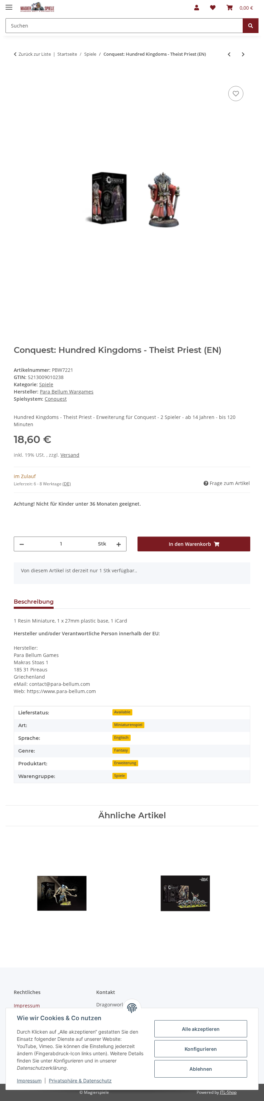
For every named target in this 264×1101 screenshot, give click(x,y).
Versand (69, 455)
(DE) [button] (67, 484)
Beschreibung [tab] (34, 601)
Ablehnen (200, 1069)
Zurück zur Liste (35, 54)
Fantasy (121, 750)
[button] (197, 7)
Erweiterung (125, 762)
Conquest (56, 399)
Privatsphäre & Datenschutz (80, 1080)
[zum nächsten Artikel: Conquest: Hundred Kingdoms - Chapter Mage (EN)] (243, 54)
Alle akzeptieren (201, 1029)
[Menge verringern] (21, 544)
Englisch (121, 737)
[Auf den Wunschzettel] (235, 93)
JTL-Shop (228, 1092)
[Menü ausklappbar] (9, 4)
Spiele (46, 384)
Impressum (29, 1080)
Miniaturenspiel (128, 724)
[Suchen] (250, 25)
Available (122, 712)
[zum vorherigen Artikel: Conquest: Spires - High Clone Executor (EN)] (229, 54)
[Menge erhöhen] (118, 544)
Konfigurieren (201, 1049)
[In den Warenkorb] (19, 76)
